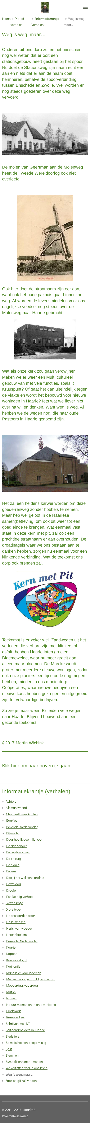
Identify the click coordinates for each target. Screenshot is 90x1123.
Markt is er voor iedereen (23, 973)
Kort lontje (13, 966)
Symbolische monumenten (24, 1061)
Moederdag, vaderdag (22, 985)
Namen (11, 998)
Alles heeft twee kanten (22, 814)
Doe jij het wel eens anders (25, 877)
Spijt (9, 1049)
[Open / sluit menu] (85, 7)
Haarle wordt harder (20, 915)
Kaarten (11, 947)
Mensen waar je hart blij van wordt (30, 979)
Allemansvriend (16, 807)
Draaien (12, 890)
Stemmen (12, 1055)
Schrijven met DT (18, 1023)
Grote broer (14, 909)
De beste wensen (18, 852)
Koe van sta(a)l (16, 960)
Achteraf (11, 801)
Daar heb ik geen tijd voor (24, 839)
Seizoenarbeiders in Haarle (25, 1030)
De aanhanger (16, 846)
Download (13, 884)
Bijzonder (12, 833)
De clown (12, 865)
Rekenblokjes (15, 1017)
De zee (11, 871)
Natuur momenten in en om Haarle (31, 1004)
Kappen (11, 953)
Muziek (11, 992)
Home (6, 18)
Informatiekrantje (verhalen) (36, 791)
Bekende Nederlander (21, 827)
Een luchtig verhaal (19, 896)
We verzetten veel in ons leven (27, 1068)
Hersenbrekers (16, 934)
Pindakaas (13, 1011)
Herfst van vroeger (19, 928)
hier (15, 765)
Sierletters (12, 1036)
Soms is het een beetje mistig (26, 1042)
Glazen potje (14, 903)
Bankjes (11, 820)
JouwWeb (22, 1116)
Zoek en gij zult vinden (21, 1080)
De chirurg (13, 858)
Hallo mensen (16, 922)
